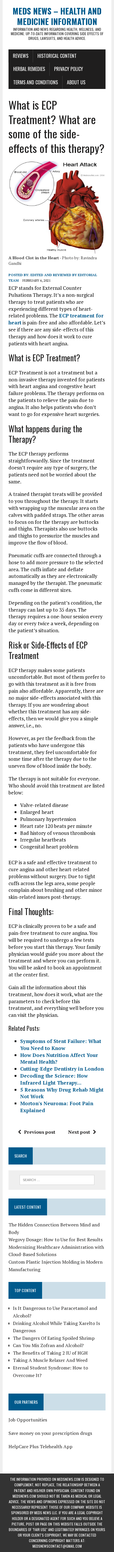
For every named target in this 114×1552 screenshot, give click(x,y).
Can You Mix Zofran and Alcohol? (48, 1345)
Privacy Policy (68, 68)
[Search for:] (57, 1179)
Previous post (39, 1132)
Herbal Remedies (29, 68)
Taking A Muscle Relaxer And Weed (50, 1360)
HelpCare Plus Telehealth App (40, 1446)
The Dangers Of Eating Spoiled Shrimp (54, 1338)
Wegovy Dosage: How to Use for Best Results (55, 1239)
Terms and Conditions (35, 82)
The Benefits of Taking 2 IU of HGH (50, 1353)
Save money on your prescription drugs (50, 1433)
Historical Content (57, 55)
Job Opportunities (27, 1420)
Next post (79, 1132)
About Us (76, 82)
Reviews (20, 55)
